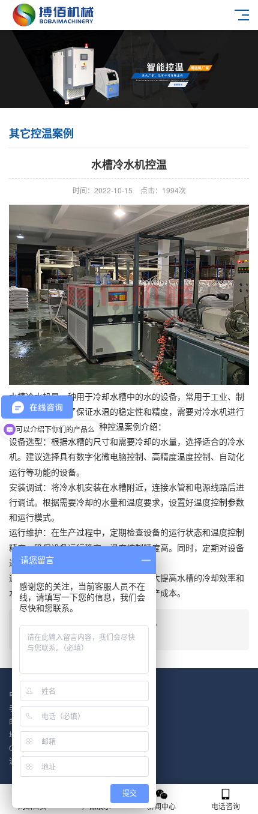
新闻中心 (161, 806)
